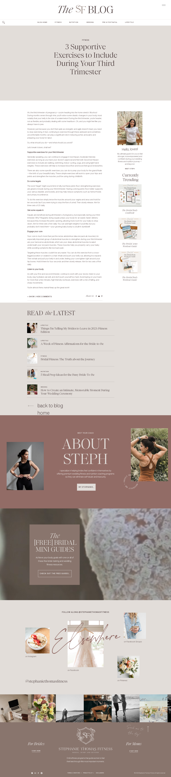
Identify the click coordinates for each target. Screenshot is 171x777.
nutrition (45, 371)
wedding (44, 387)
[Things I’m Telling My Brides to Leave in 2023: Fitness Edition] (32, 328)
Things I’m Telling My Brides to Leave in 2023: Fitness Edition (74, 330)
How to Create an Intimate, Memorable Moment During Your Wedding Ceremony (75, 392)
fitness (85, 40)
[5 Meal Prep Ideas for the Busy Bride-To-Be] (32, 374)
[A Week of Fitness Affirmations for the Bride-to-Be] (32, 343)
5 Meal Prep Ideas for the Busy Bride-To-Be (67, 375)
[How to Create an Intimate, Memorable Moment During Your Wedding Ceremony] (32, 389)
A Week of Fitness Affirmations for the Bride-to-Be (72, 344)
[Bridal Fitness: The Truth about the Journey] (32, 359)
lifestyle (44, 325)
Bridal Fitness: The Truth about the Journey (68, 359)
